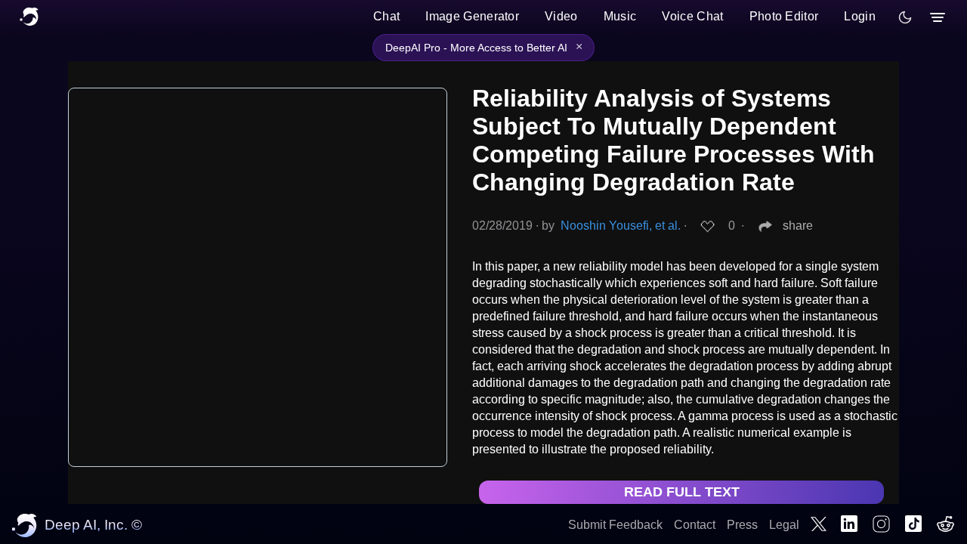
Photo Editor (784, 16)
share (798, 225)
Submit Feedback (615, 524)
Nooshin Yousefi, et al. (621, 225)
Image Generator (472, 16)
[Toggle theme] (905, 17)
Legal (784, 524)
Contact (694, 524)
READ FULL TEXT (682, 491)
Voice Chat (692, 16)
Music (620, 16)
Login (860, 16)
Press (742, 524)
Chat (386, 16)
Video (561, 16)
